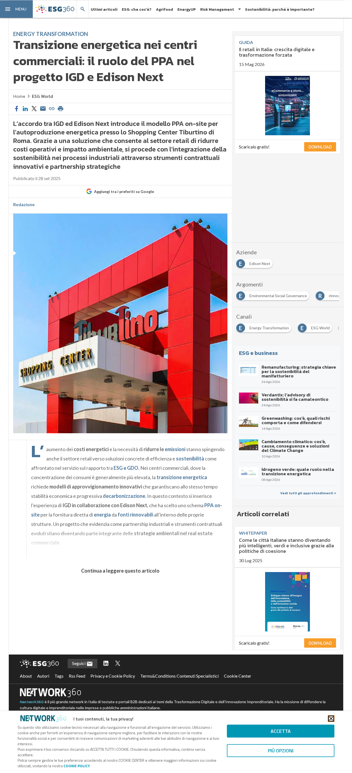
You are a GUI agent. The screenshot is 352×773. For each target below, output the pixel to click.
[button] (16, 9)
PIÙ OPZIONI (280, 750)
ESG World (42, 96)
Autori (43, 675)
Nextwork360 (32, 702)
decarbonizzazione (124, 496)
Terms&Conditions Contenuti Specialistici (179, 675)
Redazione (24, 204)
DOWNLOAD (320, 146)
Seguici (79, 663)
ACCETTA (281, 731)
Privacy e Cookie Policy (112, 675)
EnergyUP (186, 9)
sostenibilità (190, 458)
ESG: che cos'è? (137, 9)
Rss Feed (77, 675)
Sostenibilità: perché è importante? (280, 9)
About (26, 675)
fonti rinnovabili (136, 515)
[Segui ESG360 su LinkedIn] (106, 663)
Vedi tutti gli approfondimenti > (308, 493)
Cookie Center (237, 675)
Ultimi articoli (104, 9)
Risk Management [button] (217, 9)
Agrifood (164, 9)
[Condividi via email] (43, 108)
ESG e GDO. (126, 468)
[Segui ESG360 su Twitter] (117, 663)
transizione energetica (181, 477)
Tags (59, 675)
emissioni (175, 449)
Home (19, 96)
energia (102, 515)
